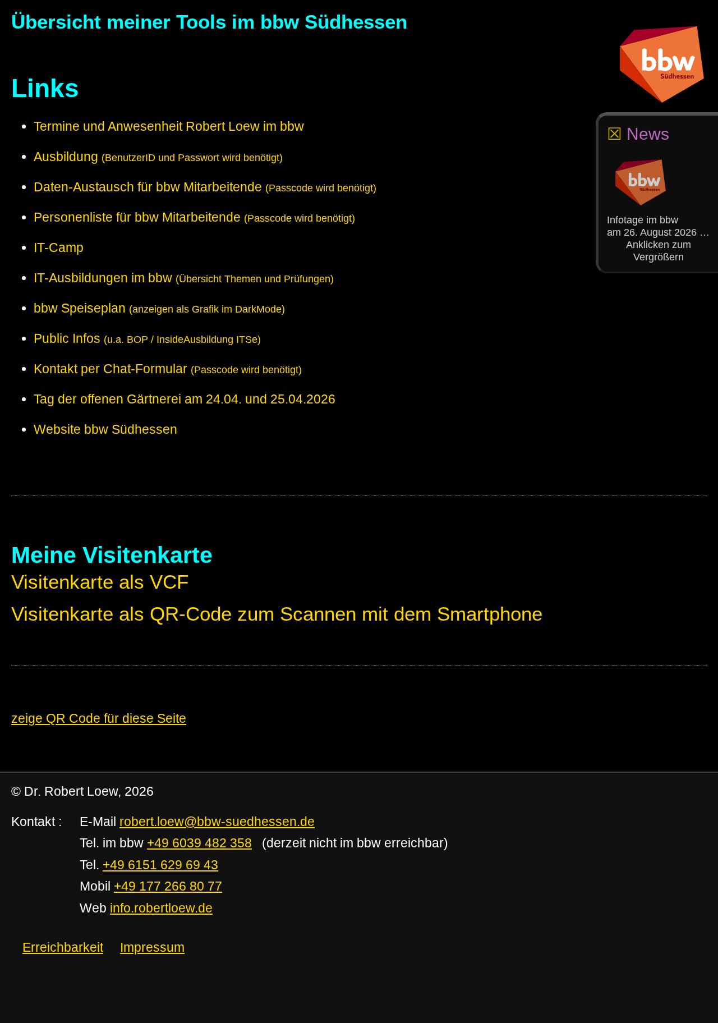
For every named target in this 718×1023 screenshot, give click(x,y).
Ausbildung (158, 156)
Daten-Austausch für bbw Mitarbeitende (205, 187)
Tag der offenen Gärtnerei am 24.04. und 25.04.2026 (184, 399)
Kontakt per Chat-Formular (168, 368)
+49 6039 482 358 (199, 843)
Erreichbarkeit (62, 947)
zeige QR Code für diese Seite (98, 718)
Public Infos (147, 338)
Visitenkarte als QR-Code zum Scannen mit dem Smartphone (276, 614)
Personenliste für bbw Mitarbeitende (194, 217)
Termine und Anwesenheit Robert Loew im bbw (169, 126)
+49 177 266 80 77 (168, 886)
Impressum (152, 947)
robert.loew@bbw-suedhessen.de (217, 821)
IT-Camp (59, 247)
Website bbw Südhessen (105, 429)
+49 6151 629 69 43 (160, 864)
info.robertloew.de (161, 908)
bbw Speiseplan (159, 308)
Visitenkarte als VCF (99, 582)
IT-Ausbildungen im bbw (184, 277)
